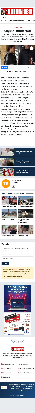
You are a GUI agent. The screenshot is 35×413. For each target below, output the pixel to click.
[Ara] (3, 17)
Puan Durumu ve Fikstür (27, 368)
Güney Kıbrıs (15, 83)
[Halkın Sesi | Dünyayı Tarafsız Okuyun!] (17, 12)
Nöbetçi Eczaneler (8, 364)
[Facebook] (12, 341)
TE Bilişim (21, 395)
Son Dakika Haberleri (26, 372)
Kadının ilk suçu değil (8, 235)
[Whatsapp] (22, 341)
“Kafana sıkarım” (23, 235)
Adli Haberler (17, 27)
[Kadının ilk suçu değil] (9, 230)
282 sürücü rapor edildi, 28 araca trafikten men (23, 221)
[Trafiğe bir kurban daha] (26, 200)
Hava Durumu (24, 364)
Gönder (5, 263)
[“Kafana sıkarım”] (26, 230)
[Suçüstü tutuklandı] (17, 55)
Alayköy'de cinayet (8, 219)
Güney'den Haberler (16, 21)
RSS (5, 387)
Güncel (3, 21)
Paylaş (5, 67)
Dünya (28, 21)
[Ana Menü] (5, 17)
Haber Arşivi (6, 377)
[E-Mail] (13, 186)
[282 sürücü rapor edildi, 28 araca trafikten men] (26, 213)
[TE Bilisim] (6, 183)
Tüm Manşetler (7, 372)
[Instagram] (19, 341)
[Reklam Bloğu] (17, 298)
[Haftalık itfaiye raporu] (9, 200)
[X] (15, 341)
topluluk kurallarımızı (18, 269)
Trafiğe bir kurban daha (25, 206)
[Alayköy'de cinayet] (9, 213)
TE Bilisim (11, 72)
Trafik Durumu (7, 368)
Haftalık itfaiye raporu (9, 206)
